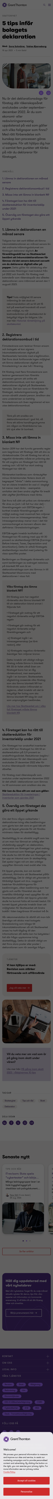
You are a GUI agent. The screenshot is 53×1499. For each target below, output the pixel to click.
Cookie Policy (9, 1472)
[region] (26, 1465)
